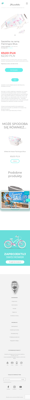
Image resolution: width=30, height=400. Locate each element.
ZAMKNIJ (27, 193)
